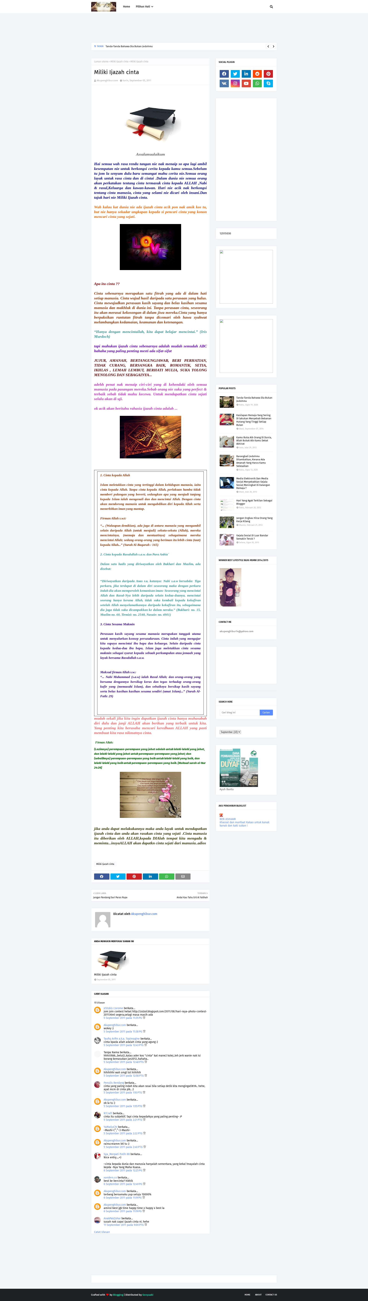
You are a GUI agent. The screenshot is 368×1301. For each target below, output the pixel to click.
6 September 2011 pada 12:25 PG (123, 1170)
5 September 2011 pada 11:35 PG (123, 1018)
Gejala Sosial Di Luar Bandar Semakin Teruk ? (252, 537)
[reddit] (257, 74)
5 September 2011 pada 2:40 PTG (123, 1147)
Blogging (118, 1294)
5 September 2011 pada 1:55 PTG (123, 1106)
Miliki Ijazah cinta (119, 61)
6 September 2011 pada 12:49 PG (123, 1184)
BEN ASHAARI (228, 819)
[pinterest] (268, 74)
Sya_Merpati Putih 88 (117, 1154)
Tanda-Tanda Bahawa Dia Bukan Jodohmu (254, 399)
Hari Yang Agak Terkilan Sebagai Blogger (254, 502)
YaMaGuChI (110, 1127)
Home (247, 1295)
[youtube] (246, 83)
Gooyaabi (147, 1294)
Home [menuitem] (126, 6)
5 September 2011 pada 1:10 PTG (123, 1092)
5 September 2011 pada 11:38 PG (123, 1031)
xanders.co (110, 1177)
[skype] (268, 83)
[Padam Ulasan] (144, 1018)
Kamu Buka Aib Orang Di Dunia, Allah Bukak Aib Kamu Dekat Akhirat (254, 440)
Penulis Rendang (114, 1082)
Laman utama (101, 61)
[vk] (224, 83)
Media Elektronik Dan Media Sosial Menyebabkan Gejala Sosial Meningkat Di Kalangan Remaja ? (253, 483)
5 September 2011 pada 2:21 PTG (123, 1119)
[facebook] (224, 74)
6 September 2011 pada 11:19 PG (123, 1197)
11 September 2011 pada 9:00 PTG (124, 1225)
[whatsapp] (257, 83)
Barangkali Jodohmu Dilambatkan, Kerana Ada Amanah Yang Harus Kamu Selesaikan (153, 46)
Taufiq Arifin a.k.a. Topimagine (122, 1038)
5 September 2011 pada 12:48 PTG (124, 1062)
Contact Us (271, 1295)
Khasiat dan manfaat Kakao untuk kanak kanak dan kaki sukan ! (244, 824)
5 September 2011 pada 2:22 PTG (123, 1133)
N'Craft (108, 1113)
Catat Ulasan (102, 1232)
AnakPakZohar (112, 1218)
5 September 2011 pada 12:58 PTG (124, 1075)
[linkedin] (246, 74)
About (258, 1295)
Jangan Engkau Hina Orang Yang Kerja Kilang (254, 520)
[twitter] (235, 74)
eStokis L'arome (113, 1008)
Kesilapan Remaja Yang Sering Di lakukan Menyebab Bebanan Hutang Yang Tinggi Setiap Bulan (253, 420)
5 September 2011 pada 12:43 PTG (124, 1045)
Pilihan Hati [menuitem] (143, 6)
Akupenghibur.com (107, 80)
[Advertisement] (161, 28)
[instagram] (235, 83)
